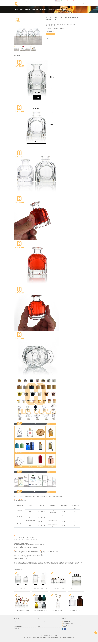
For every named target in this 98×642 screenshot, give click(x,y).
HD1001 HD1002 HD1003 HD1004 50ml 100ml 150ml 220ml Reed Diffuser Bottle (22, 589)
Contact (52, 4)
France (69, 1)
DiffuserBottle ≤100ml (62, 38)
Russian (82, 1)
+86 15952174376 (31, 0)
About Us (58, 4)
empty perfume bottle (55, 637)
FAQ (39, 626)
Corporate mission (42, 624)
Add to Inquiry (50, 34)
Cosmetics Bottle (18, 626)
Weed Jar (16, 630)
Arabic (64, 1)
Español (76, 1)
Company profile (41, 622)
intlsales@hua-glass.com (20, 0)
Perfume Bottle (17, 622)
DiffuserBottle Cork (52, 38)
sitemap (56, 635)
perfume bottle (28, 637)
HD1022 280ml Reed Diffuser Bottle (58, 611)
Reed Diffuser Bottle (30, 9)
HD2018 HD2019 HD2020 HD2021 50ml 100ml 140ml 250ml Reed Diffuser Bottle (40, 611)
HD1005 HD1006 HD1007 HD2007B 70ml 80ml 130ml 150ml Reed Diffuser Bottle (40, 589)
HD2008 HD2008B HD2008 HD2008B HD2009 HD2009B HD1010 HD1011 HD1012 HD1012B (58, 589)
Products (46, 4)
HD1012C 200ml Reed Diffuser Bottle (76, 589)
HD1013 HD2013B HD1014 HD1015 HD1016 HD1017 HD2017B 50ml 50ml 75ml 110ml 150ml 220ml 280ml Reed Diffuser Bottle (22, 611)
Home (41, 4)
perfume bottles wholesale (67, 637)
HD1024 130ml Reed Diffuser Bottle (76, 611)
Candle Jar (16, 628)
